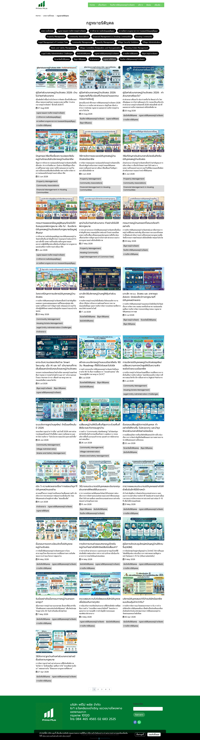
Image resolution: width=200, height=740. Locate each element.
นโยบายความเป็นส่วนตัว (50, 736)
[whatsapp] (139, 722)
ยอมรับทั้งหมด (154, 734)
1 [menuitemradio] (94, 689)
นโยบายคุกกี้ (66, 736)
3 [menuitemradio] (101, 689)
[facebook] (135, 722)
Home (38, 16)
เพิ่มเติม (158, 5)
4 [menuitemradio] (105, 689)
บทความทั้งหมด (48, 16)
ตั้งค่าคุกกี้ (140, 734)
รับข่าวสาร (139, 714)
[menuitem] (109, 689)
